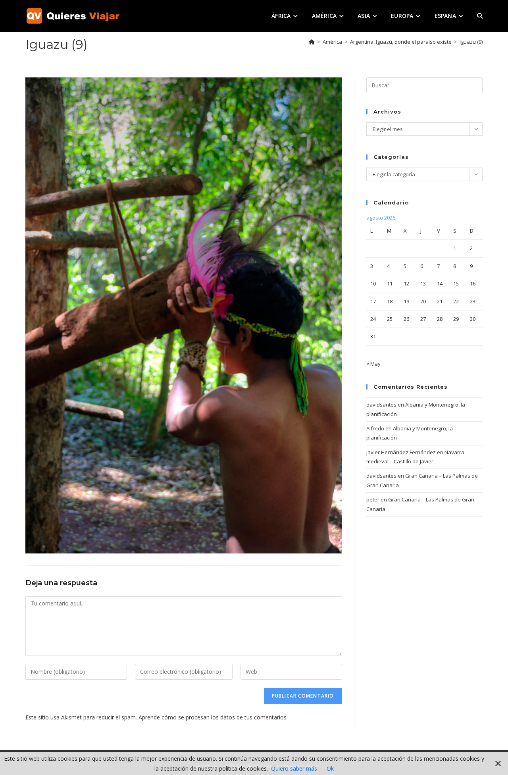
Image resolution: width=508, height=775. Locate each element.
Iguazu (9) (471, 41)
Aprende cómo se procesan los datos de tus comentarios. (213, 717)
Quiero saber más (294, 768)
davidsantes (381, 404)
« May (373, 363)
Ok (330, 768)
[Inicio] (312, 41)
